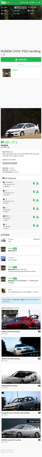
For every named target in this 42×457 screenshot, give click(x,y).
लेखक (15, 248)
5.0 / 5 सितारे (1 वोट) (5, 147)
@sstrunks (11, 269)
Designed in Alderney (7, 450)
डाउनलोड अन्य (8, 143)
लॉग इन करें (16, 300)
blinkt (10, 290)
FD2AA (15, 70)
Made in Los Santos (7, 452)
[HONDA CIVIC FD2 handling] (21, 123)
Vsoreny (11, 239)
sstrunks (11, 258)
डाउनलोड (22, 59)
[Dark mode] (36, 2)
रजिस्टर (22, 300)
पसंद (16, 143)
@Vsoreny (11, 251)
